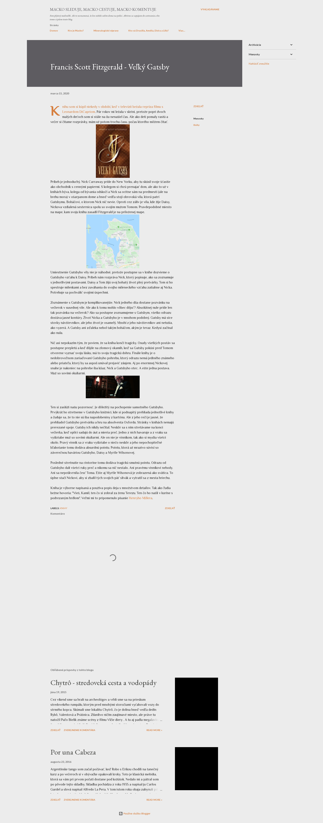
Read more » (154, 730)
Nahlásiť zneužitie (259, 63)
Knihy (196, 124)
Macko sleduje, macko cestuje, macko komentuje (103, 9)
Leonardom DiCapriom (78, 112)
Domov (54, 30)
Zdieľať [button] (198, 106)
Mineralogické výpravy (106, 30)
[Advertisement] (107, 626)
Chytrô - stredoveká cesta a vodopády (103, 682)
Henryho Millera (140, 498)
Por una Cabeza (73, 752)
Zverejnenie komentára (79, 730)
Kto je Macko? (76, 30)
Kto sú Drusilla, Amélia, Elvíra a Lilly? (148, 30)
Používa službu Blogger (136, 813)
